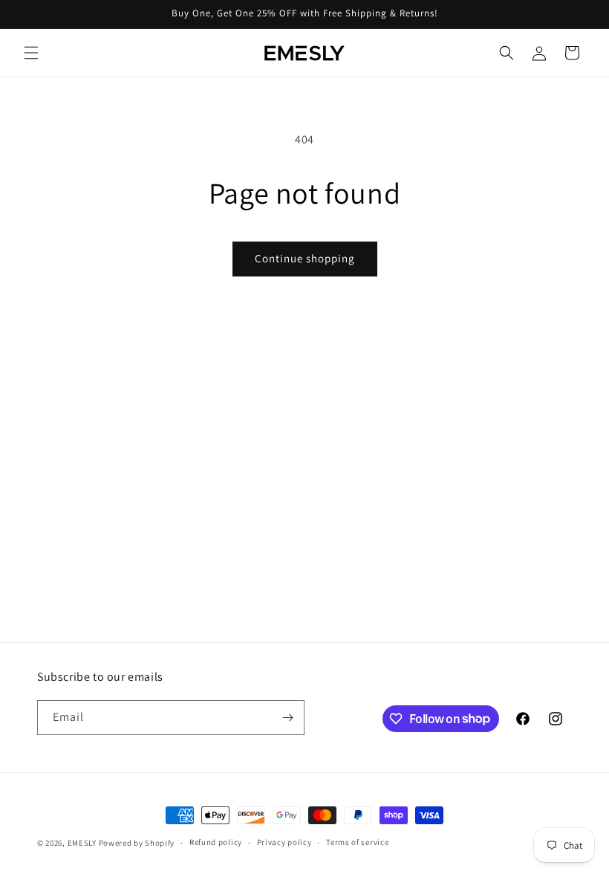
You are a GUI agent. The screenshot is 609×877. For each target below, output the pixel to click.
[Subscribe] (287, 717)
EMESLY (82, 843)
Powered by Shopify (137, 843)
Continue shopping (305, 258)
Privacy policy (284, 842)
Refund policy (215, 842)
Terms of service (357, 842)
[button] (31, 52)
